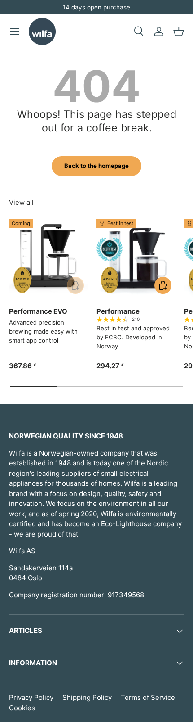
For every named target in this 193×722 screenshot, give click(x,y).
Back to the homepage (96, 165)
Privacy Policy (31, 697)
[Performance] (135, 258)
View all (21, 202)
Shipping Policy (87, 697)
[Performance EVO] (48, 258)
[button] (179, 31)
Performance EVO (38, 311)
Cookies (22, 708)
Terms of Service (148, 697)
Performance (118, 311)
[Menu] (14, 31)
